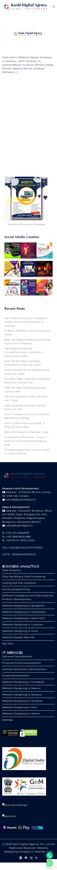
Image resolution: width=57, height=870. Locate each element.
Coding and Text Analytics (19, 583)
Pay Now (7, 643)
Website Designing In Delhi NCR (23, 618)
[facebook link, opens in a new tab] (26, 857)
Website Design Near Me (18, 637)
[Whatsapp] (49, 863)
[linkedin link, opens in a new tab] (20, 857)
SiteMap (7, 720)
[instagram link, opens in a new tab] (31, 857)
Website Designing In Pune (20, 631)
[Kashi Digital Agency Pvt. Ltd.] (25, 6)
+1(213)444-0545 (16, 540)
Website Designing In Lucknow (22, 624)
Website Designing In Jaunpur (22, 694)
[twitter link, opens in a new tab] (36, 857)
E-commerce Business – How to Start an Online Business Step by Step (25, 441)
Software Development (17, 656)
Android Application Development (24, 669)
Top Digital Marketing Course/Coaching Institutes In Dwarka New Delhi (24, 352)
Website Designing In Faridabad (23, 682)
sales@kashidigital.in (19, 525)
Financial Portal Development (21, 663)
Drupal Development (16, 675)
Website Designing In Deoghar (22, 700)
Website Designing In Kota (19, 707)
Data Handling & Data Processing (23, 576)
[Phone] (49, 855)
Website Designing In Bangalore (23, 605)
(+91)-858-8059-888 (18, 536)
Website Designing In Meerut (21, 688)
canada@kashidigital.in (20, 499)
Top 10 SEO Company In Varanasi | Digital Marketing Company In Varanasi (26, 322)
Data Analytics (11, 570)
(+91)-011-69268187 (17, 532)
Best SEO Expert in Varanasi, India (26, 432)
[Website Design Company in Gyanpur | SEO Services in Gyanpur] (28, 34)
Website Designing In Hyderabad (23, 612)
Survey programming (16, 589)
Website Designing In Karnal (20, 713)
